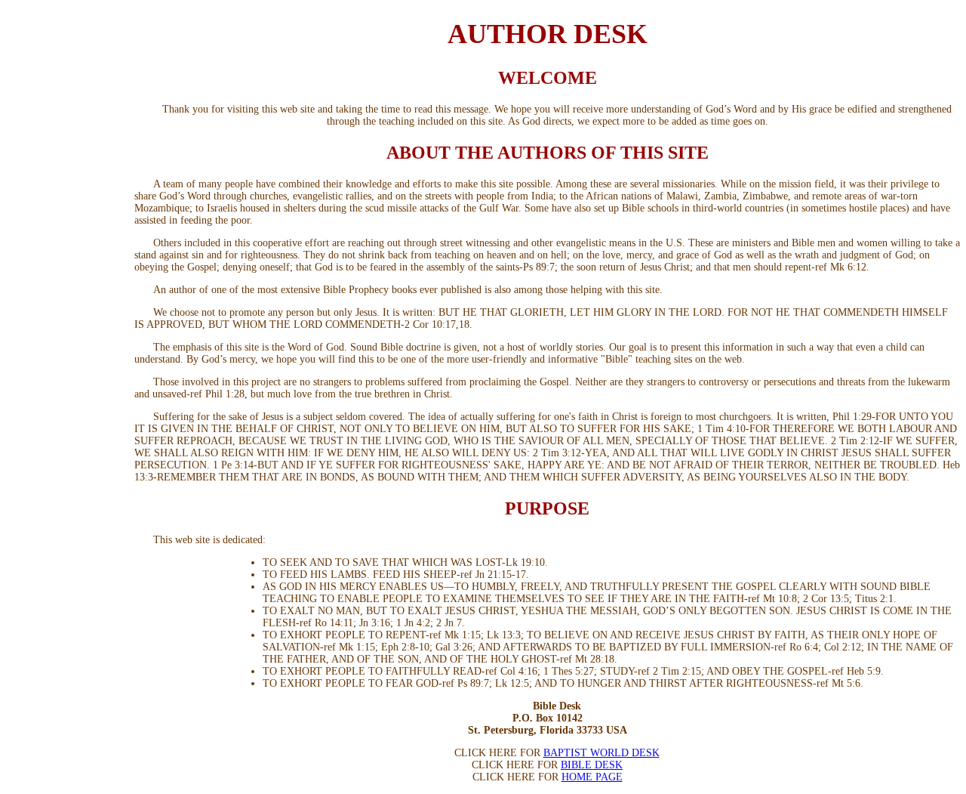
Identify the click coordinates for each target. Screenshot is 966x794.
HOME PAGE (592, 777)
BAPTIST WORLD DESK (601, 752)
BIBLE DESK (592, 765)
